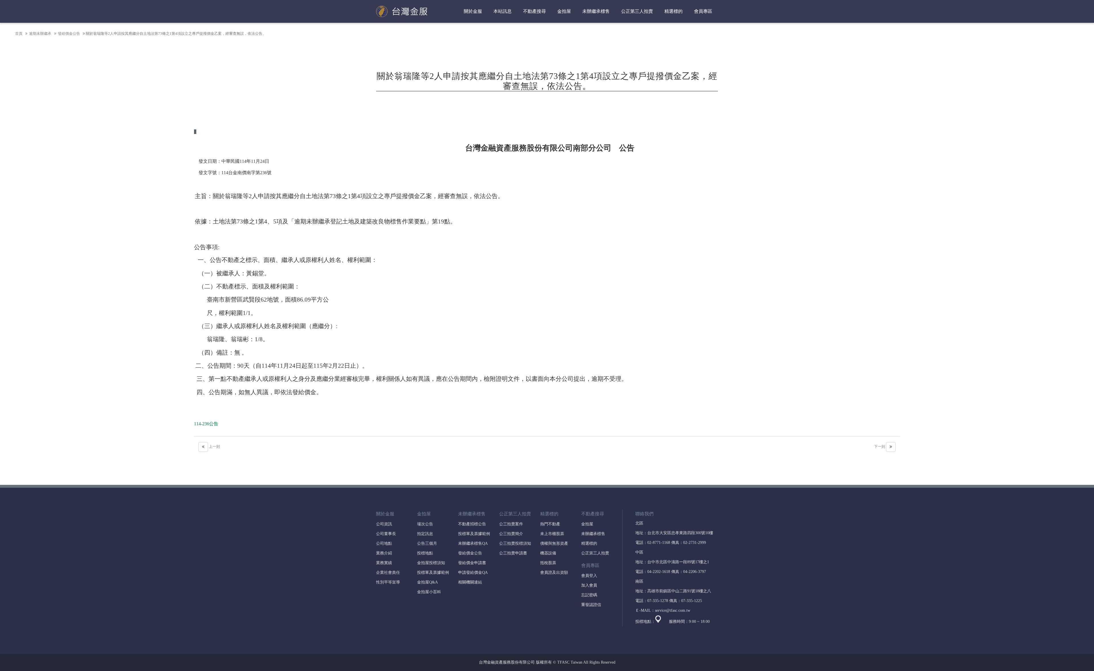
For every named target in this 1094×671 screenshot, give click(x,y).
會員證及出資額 (554, 572)
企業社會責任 (388, 572)
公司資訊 (384, 524)
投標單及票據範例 (433, 572)
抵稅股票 (548, 563)
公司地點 (384, 543)
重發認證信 (591, 605)
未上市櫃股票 (552, 534)
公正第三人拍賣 (595, 553)
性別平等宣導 (388, 582)
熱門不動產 (550, 524)
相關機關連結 (470, 582)
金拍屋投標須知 (431, 563)
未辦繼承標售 (593, 534)
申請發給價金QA (473, 572)
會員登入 (589, 576)
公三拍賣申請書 (513, 553)
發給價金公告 (68, 33)
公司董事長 (386, 534)
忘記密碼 (589, 595)
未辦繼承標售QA (473, 543)
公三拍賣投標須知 (515, 543)
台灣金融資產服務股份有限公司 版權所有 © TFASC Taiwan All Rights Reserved (547, 662)
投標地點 (425, 553)
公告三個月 (427, 543)
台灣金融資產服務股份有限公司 (401, 11)
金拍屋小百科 (429, 592)
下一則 (880, 446)
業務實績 (384, 563)
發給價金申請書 (472, 563)
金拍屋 (587, 524)
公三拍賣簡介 (511, 534)
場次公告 (425, 524)
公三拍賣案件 (511, 524)
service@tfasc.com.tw (672, 610)
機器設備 (548, 553)
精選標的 (589, 543)
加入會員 (589, 585)
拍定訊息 (425, 534)
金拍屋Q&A (427, 582)
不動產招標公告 (472, 524)
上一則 (214, 446)
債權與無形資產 (554, 543)
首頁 (19, 33)
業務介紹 (384, 553)
